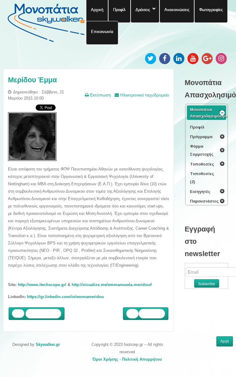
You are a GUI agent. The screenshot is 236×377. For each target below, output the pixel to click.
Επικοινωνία (102, 31)
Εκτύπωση (100, 94)
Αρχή (224, 341)
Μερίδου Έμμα (32, 80)
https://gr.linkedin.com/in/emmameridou (65, 296)
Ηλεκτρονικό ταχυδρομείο (144, 94)
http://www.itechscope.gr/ (42, 284)
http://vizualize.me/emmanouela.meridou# (112, 284)
